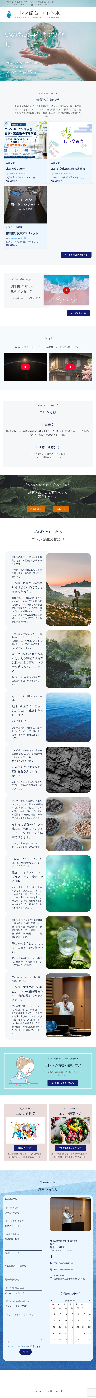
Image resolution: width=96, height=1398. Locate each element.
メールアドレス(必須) (15, 1292)
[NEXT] (88, 1300)
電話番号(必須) (12, 1279)
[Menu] (90, 14)
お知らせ (10, 162)
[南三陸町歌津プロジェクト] (25, 204)
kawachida (12, 173)
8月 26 (23, 173)
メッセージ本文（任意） (16, 1306)
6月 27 (68, 173)
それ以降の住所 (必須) (15, 1266)
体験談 (19, 227)
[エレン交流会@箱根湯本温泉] (70, 140)
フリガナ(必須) (12, 1212)
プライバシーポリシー (17, 1346)
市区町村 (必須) (12, 1252)
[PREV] (52, 1300)
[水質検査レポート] (25, 140)
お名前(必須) (11, 1199)
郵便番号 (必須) (12, 1225)
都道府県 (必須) (12, 1239)
